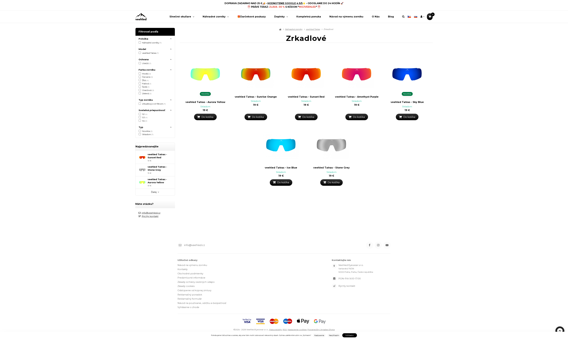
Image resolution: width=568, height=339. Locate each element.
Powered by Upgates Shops (321, 329)
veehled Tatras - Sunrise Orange (256, 96)
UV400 (146, 63)
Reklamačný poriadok (190, 294)
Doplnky (279, 16)
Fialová (146, 83)
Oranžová (148, 90)
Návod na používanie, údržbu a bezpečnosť (202, 303)
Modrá (146, 73)
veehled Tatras (150, 53)
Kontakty (183, 269)
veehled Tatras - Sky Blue (407, 102)
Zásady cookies (186, 286)
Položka (143, 38)
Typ (141, 127)
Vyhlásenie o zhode (188, 307)
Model (142, 49)
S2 (144, 114)
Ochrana (144, 59)
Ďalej (154, 192)
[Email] (180, 245)
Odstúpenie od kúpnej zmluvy (194, 290)
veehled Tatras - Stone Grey (331, 167)
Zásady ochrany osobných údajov (196, 282)
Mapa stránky (275, 329)
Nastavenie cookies (297, 329)
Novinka (147, 131)
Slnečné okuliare (180, 16)
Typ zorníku (146, 99)
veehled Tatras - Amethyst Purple (357, 96)
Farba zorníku (147, 69)
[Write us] (334, 286)
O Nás (376, 16)
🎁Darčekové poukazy (251, 16)
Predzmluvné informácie (191, 277)
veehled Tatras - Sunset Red (306, 96)
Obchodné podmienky (190, 273)
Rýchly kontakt (150, 216)
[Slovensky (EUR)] (416, 16)
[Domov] (140, 16)
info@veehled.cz (151, 212)
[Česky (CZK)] (409, 16)
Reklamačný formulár (190, 298)
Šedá (145, 87)
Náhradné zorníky (214, 16)
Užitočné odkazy (187, 260)
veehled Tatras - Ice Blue (281, 167)
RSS (285, 329)
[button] (559, 330)
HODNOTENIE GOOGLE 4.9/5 (285, 3)
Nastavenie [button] (319, 335)
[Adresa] (334, 265)
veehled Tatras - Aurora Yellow (205, 102)
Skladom (147, 134)
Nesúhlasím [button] (334, 335)
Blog (391, 16)
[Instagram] (378, 245)
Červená (147, 77)
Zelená (146, 93)
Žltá (145, 80)
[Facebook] (369, 245)
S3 (144, 117)
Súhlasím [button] (349, 335)
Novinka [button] (205, 94)
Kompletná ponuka (308, 16)
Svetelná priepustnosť (152, 110)
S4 (144, 121)
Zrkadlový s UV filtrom (154, 104)
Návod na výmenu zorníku (346, 16)
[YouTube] (386, 245)
